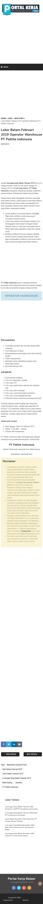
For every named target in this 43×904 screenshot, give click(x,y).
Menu (5, 67)
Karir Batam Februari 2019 (12, 769)
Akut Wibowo (34, 900)
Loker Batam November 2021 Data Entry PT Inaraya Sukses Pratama (21, 820)
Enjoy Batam (17, 900)
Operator (18, 783)
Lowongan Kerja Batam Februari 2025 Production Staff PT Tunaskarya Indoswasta (21, 808)
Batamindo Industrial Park (17, 765)
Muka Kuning (7, 783)
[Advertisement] (21, 40)
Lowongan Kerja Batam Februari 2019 (16, 778)
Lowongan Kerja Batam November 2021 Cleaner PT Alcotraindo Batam (19, 834)
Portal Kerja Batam (21, 188)
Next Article (32, 754)
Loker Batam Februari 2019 (12, 774)
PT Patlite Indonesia (10, 787)
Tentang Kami (26, 531)
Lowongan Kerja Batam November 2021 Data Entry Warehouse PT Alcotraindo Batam (19, 827)
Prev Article (11, 754)
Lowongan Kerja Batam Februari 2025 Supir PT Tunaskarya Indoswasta (21, 814)
